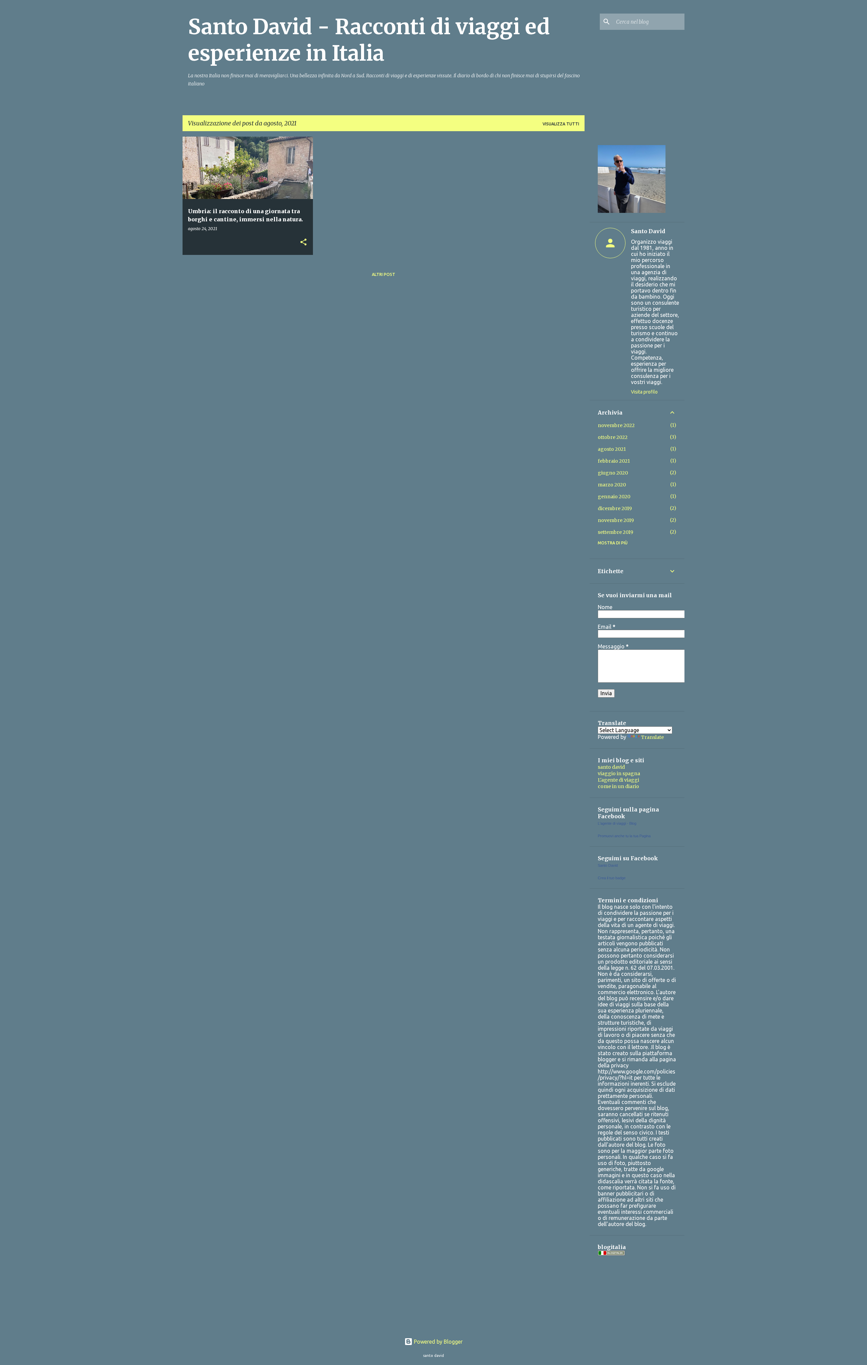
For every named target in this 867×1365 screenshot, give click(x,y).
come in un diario (618, 786)
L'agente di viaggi (618, 780)
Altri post (383, 274)
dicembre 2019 (615, 508)
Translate (652, 737)
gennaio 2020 (614, 497)
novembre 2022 (616, 425)
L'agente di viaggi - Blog (617, 823)
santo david (611, 767)
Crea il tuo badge (612, 878)
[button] (303, 242)
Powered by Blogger (438, 1342)
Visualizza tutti (561, 124)
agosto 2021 (612, 449)
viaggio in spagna (619, 773)
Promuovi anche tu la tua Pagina (624, 836)
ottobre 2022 (613, 437)
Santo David (648, 231)
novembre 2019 (616, 520)
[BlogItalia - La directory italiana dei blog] (611, 1254)
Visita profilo (644, 392)
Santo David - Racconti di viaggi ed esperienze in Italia (369, 40)
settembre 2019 (615, 532)
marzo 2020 (612, 485)
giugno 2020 (613, 473)
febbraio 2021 (614, 461)
